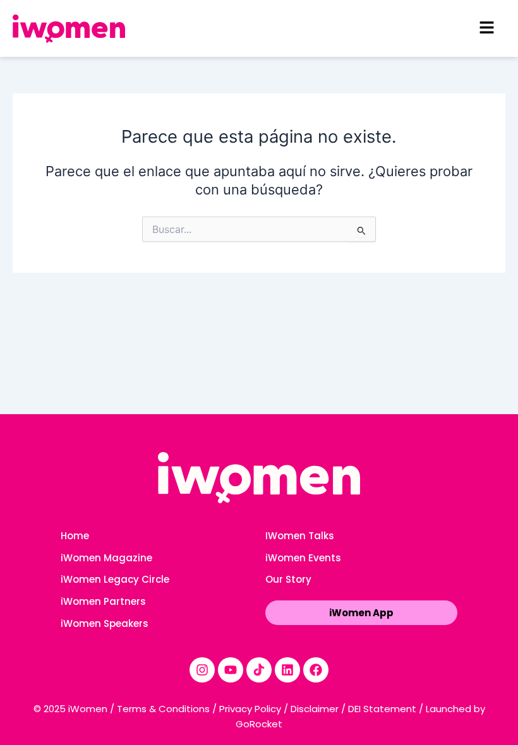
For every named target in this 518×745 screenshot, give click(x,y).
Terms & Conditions (163, 708)
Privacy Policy (250, 708)
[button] (486, 28)
